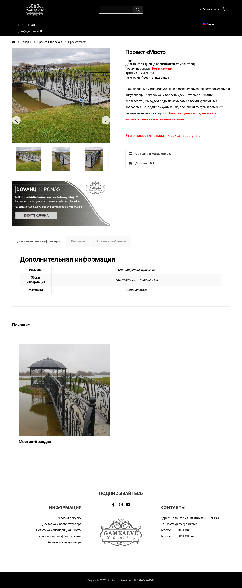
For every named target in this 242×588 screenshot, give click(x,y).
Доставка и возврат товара (61, 524)
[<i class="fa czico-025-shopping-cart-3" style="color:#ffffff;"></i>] (225, 9)
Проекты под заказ (155, 77)
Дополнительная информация (38, 241)
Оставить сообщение (111, 241)
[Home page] (13, 42)
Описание (78, 241)
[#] (113, 504)
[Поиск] (138, 9)
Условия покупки (69, 518)
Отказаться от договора (64, 542)
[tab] (38, 241)
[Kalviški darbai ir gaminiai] (35, 9)
